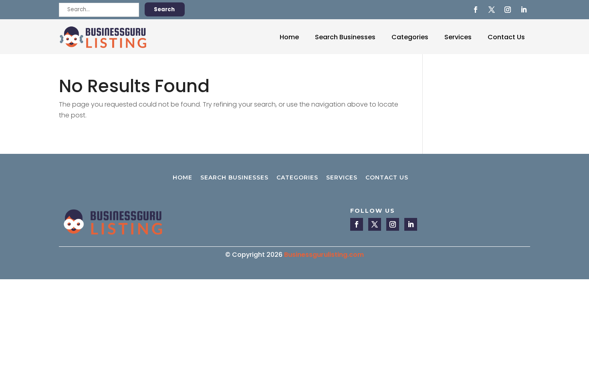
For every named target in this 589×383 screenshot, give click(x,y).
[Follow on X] (491, 9)
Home (289, 37)
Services (458, 37)
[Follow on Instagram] (507, 9)
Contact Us (506, 37)
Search (164, 9)
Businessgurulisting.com (324, 254)
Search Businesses (345, 37)
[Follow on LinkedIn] (523, 9)
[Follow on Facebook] (475, 9)
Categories (409, 37)
